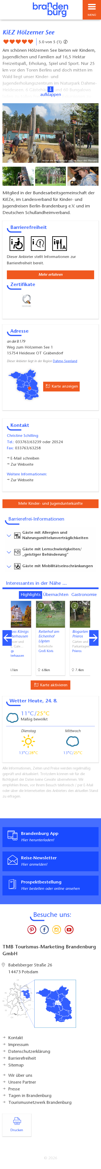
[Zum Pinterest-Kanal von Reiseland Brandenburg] (32, 930)
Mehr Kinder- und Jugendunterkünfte (50, 504)
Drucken (17, 1130)
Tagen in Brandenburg (29, 1096)
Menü (92, 15)
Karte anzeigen (64, 387)
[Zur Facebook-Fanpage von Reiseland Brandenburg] (44, 930)
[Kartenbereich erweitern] (94, 598)
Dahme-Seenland (65, 361)
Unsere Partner (22, 1082)
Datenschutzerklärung (29, 1052)
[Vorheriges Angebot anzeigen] (7, 638)
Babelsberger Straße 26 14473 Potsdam (30, 968)
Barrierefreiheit (22, 1058)
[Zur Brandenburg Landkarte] (39, 1006)
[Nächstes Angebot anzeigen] (94, 638)
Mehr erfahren (50, 275)
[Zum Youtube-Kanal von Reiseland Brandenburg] (69, 930)
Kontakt (15, 1038)
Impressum (18, 1045)
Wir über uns (20, 1076)
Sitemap (16, 1065)
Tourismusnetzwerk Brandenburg (40, 1103)
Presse (14, 1089)
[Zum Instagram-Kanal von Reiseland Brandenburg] (56, 930)
